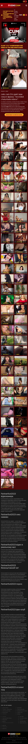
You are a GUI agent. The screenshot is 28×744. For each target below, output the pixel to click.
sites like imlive (23, 721)
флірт (7, 91)
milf (8, 111)
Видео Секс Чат (23, 722)
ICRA (17, 735)
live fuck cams (5, 712)
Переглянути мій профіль (14, 114)
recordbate (3, 101)
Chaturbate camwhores (9, 108)
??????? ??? (4, 726)
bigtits (21, 109)
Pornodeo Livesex (23, 718)
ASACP (13, 735)
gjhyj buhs (4, 728)
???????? (4, 716)
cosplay (3, 111)
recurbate (14, 101)
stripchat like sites (20, 709)
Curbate (22, 101)
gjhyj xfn (4, 721)
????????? (4, 713)
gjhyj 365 (4, 725)
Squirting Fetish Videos (7, 718)
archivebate (8, 101)
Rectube (18, 101)
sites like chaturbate (6, 710)
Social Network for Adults (22, 710)
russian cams (19, 712)
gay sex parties (5, 707)
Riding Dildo (4, 719)
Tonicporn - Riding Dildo (7, 709)
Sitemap (18, 713)
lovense (17, 109)
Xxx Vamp (22, 716)
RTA (11, 735)
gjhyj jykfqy (19, 707)
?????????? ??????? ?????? (7, 722)
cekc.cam (5, 94)
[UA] (24, 1)
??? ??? (21, 719)
